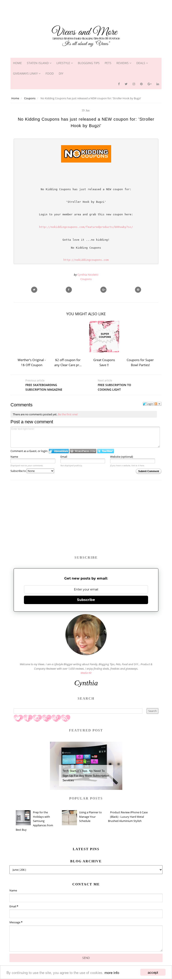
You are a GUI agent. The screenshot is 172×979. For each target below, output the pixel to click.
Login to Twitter (105, 451)
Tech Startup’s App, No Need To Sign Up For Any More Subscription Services (86, 775)
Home (17, 63)
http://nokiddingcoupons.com (86, 259)
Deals (141, 63)
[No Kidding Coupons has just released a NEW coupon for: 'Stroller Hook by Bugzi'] (103, 290)
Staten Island (38, 63)
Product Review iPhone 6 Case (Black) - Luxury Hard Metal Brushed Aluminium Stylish (128, 816)
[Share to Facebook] (69, 290)
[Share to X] (34, 290)
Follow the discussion (158, 404)
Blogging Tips (89, 63)
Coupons (86, 279)
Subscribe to (18, 471)
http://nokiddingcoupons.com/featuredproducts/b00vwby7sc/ (86, 227)
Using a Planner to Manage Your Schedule (90, 816)
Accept (153, 972)
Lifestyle (63, 63)
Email (63, 457)
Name (14, 457)
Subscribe (86, 600)
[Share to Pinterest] (138, 290)
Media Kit (86, 673)
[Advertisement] (86, 9)
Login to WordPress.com (83, 451)
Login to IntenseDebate (59, 451)
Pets (108, 63)
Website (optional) (121, 457)
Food (50, 73)
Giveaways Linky (26, 73)
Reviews (122, 63)
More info (111, 972)
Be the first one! (68, 414)
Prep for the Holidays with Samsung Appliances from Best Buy (34, 821)
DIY (61, 73)
